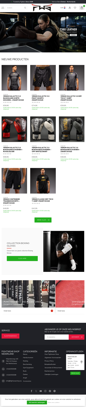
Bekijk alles (41, 220)
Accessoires (27, 381)
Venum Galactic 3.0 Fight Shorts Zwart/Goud (40, 98)
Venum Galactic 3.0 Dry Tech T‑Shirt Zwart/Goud (71, 98)
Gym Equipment (28, 368)
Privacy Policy (49, 361)
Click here (22, 258)
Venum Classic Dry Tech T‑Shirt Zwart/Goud (42, 200)
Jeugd (25, 378)
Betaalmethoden (50, 364)
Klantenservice (10, 336)
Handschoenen (28, 358)
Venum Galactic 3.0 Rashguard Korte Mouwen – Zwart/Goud (13, 98)
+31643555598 (11, 369)
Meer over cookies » (54, 402)
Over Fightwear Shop (52, 354)
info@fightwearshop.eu (14, 381)
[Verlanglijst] (75, 8)
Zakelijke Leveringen (51, 374)
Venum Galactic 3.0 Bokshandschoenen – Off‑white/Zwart (41, 149)
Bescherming (27, 364)
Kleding (25, 361)
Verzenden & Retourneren (53, 368)
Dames (25, 374)
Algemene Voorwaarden (53, 358)
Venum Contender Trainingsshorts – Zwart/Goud (11, 201)
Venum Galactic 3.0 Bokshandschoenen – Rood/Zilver (13, 149)
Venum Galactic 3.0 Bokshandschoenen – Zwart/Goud (70, 149)
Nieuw (25, 354)
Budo (25, 371)
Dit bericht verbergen (37, 402)
